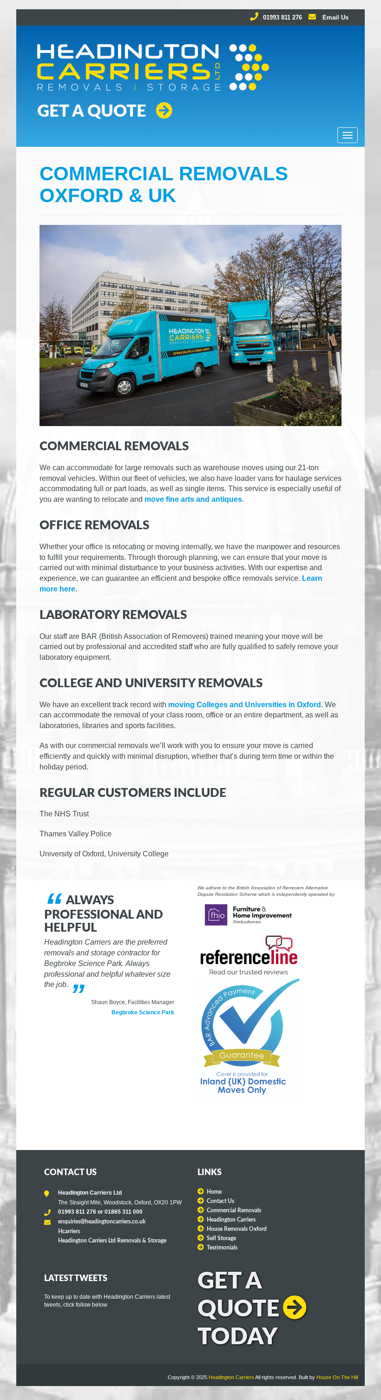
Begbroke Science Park (143, 1012)
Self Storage (221, 1238)
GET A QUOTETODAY (238, 1309)
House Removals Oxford (237, 1229)
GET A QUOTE (91, 111)
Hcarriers (69, 1231)
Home (214, 1192)
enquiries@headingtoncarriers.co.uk (101, 1221)
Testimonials (222, 1247)
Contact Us (220, 1201)
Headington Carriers (231, 1220)
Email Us (334, 17)
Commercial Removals (234, 1210)
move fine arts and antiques (193, 499)
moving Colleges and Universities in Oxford (244, 705)
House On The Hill (337, 1377)
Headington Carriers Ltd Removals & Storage (112, 1240)
